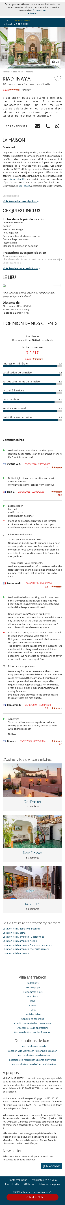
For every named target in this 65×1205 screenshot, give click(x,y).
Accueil (6, 71)
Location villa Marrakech (16, 953)
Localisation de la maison (18, 372)
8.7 (60, 399)
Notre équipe (32, 987)
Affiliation (29, 1184)
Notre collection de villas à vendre (32, 1032)
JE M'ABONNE (51, 1166)
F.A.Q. (33, 1009)
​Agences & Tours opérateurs (33, 1027)
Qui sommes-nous (32, 991)
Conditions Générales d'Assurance (32, 1023)
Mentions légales (49, 1184)
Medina (29, 71)
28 (57, 61)
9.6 (60, 372)
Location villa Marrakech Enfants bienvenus (32, 1059)
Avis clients (32, 996)
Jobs (32, 1000)
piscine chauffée (17, 179)
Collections (32, 982)
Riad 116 (32, 904)
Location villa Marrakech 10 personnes (23, 936)
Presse (32, 1005)
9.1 (60, 363)
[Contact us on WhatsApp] (57, 126)
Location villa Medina (14, 932)
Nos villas (18, 71)
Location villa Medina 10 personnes (21, 928)
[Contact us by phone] (48, 126)
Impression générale (15, 363)
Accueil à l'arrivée (13, 390)
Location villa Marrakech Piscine (20, 940)
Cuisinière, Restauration (17, 417)
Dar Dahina (32, 802)
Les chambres (11, 399)
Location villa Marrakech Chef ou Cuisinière (26, 949)
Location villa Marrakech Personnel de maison (27, 945)
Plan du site (12, 1184)
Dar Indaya (24, 185)
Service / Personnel (14, 408)
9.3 (60, 417)
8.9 (60, 381)
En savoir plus (40, 10)
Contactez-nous (17, 1180)
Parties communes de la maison (22, 381)
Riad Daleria (32, 853)
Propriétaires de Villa (44, 1180)
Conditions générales (32, 1018)
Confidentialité (32, 1014)
